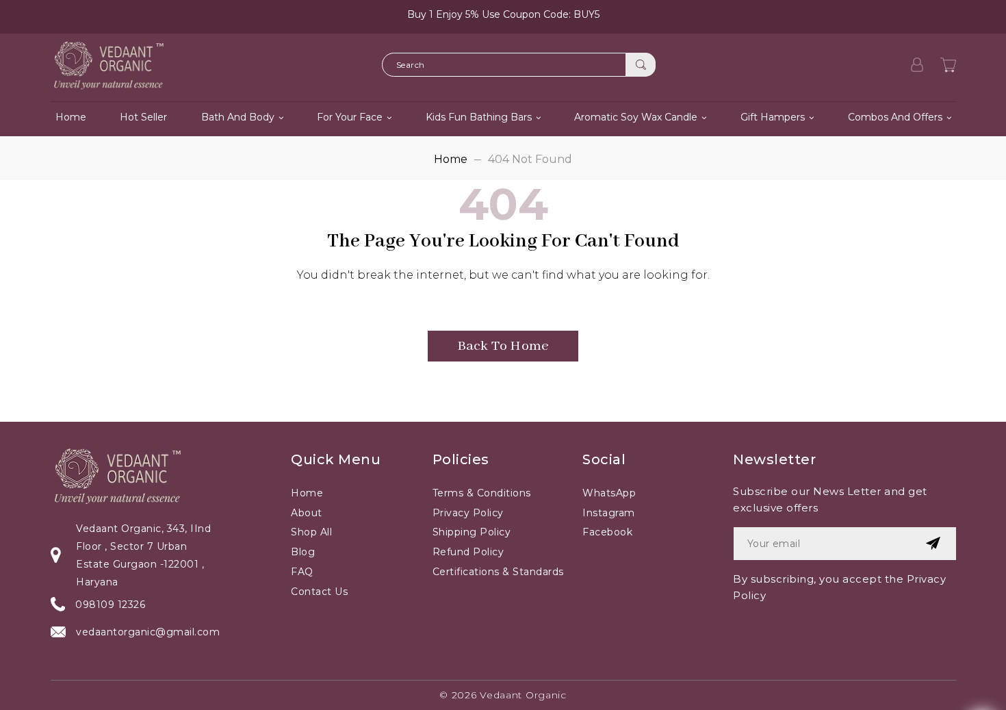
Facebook (607, 532)
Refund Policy (468, 552)
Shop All (311, 532)
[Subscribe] (933, 543)
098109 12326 (110, 604)
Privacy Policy (468, 513)
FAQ (302, 572)
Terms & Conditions (482, 493)
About (306, 513)
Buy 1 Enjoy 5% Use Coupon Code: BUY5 (503, 14)
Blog (303, 552)
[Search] (640, 65)
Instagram (608, 513)
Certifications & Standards (498, 572)
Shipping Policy (472, 532)
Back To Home (503, 346)
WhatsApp (609, 493)
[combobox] (519, 65)
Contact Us (319, 591)
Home (450, 159)
